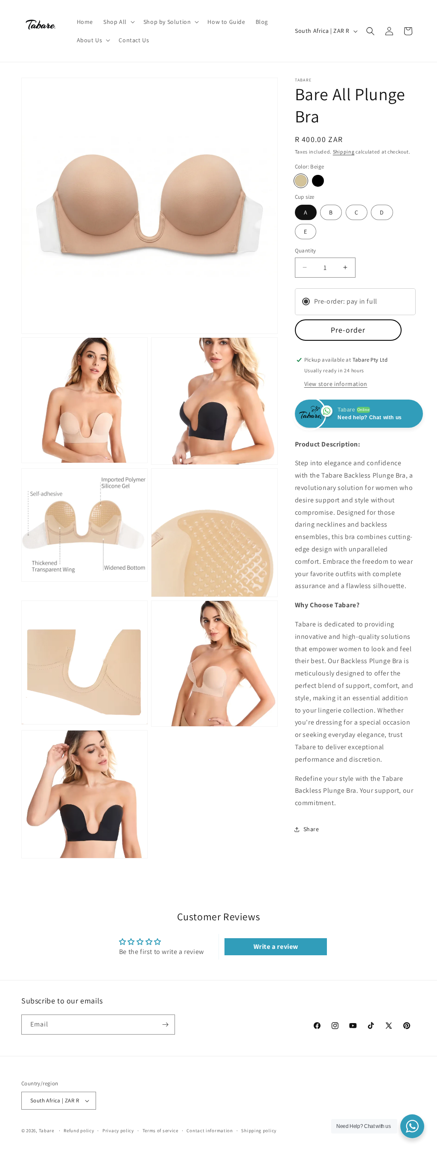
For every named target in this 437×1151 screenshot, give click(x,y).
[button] (118, 22)
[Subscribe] (165, 1025)
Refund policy (79, 1131)
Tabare (46, 1131)
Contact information (209, 1131)
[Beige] (301, 181)
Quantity (305, 250)
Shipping (344, 151)
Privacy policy (118, 1131)
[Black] (318, 181)
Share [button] (311, 829)
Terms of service (160, 1131)
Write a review (275, 946)
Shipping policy (259, 1131)
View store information (335, 384)
